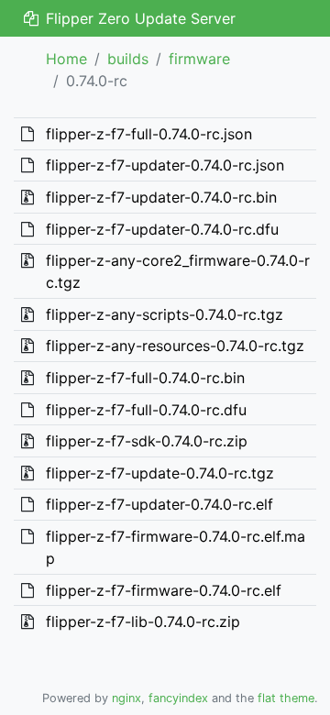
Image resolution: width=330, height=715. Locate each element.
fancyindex (178, 698)
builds (127, 59)
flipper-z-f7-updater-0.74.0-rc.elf (159, 504)
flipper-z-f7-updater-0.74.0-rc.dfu (162, 229)
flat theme (286, 698)
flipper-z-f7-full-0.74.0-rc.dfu (146, 410)
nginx (126, 698)
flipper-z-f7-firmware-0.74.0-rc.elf (163, 590)
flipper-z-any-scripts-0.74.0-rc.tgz (164, 314)
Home (66, 59)
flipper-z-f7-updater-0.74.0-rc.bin (161, 197)
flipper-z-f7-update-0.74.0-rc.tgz (160, 473)
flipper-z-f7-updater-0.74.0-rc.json (165, 165)
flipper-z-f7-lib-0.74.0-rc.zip (143, 621)
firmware (199, 59)
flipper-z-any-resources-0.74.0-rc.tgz (175, 345)
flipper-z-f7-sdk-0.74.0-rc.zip (147, 441)
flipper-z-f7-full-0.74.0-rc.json (149, 134)
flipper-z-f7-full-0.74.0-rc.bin (145, 377)
